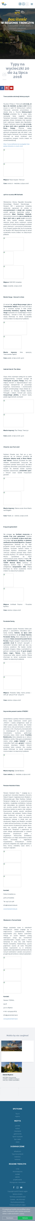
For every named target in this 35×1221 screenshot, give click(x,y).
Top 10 (18, 1113)
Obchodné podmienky (17, 1202)
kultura (17, 1128)
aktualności (17, 1151)
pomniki (17, 1126)
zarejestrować (20, 3)
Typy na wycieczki (17, 1154)
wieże (17, 1142)
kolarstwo (18, 1157)
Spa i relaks (17, 1139)
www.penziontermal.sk (10, 1019)
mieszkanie (17, 1131)
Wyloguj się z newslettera (17, 1182)
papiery (17, 1177)
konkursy (17, 1159)
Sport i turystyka (17, 1136)
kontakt (17, 1174)
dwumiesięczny (17, 1171)
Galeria (4, 79)
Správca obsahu (17, 1194)
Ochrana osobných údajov (17, 1205)
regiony (17, 1116)
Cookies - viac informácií (17, 1199)
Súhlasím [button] (25, 1218)
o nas (17, 1169)
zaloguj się (23, 3)
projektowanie (17, 1179)
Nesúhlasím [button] (9, 1218)
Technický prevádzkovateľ (17, 1197)
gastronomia (17, 1134)
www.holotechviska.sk (10, 909)
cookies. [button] (21, 1213)
